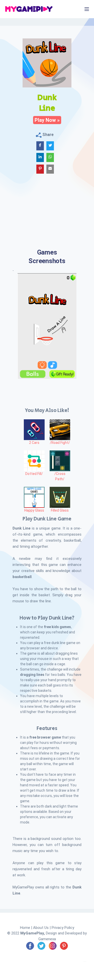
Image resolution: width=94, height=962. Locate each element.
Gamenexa (47, 939)
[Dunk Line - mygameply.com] (50, 145)
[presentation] (23, 325)
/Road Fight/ (60, 443)
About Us (41, 927)
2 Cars (34, 443)
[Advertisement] (47, 217)
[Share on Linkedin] (40, 157)
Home (25, 927)
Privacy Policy (63, 927)
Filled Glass (60, 510)
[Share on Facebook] (40, 145)
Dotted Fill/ (34, 474)
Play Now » (47, 120)
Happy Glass (34, 510)
